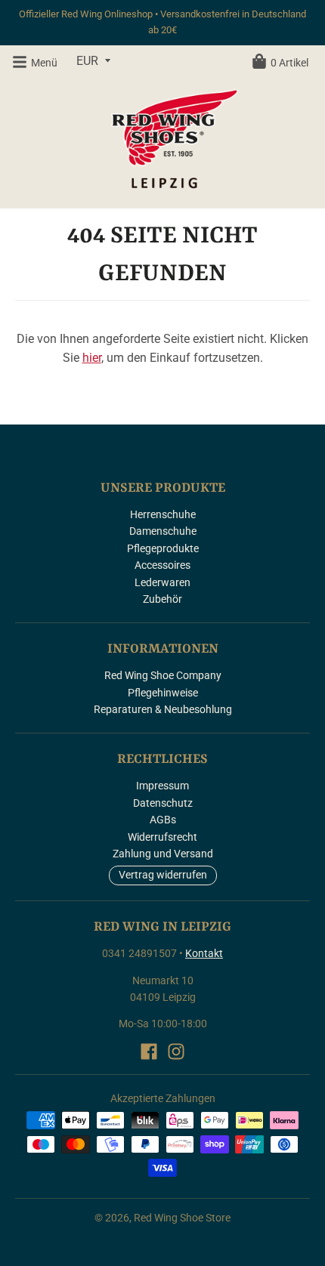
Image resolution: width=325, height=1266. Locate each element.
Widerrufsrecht (162, 837)
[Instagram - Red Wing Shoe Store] (176, 1051)
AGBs (163, 820)
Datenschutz (163, 803)
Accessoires (162, 565)
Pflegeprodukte (163, 548)
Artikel (289, 63)
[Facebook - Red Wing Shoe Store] (149, 1051)
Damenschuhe (163, 531)
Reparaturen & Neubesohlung (163, 709)
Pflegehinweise (163, 693)
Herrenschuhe (163, 514)
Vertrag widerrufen (163, 875)
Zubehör (162, 599)
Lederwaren (162, 582)
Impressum (162, 786)
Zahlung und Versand (163, 854)
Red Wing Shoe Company (162, 675)
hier (91, 357)
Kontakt (204, 953)
